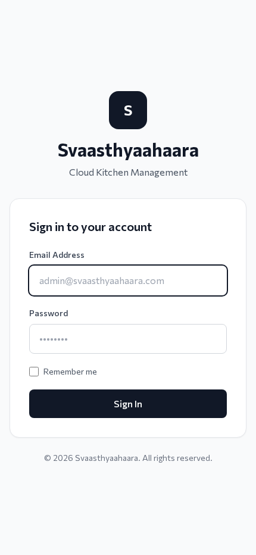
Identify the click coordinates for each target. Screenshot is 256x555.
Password (48, 313)
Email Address (57, 255)
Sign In (128, 403)
